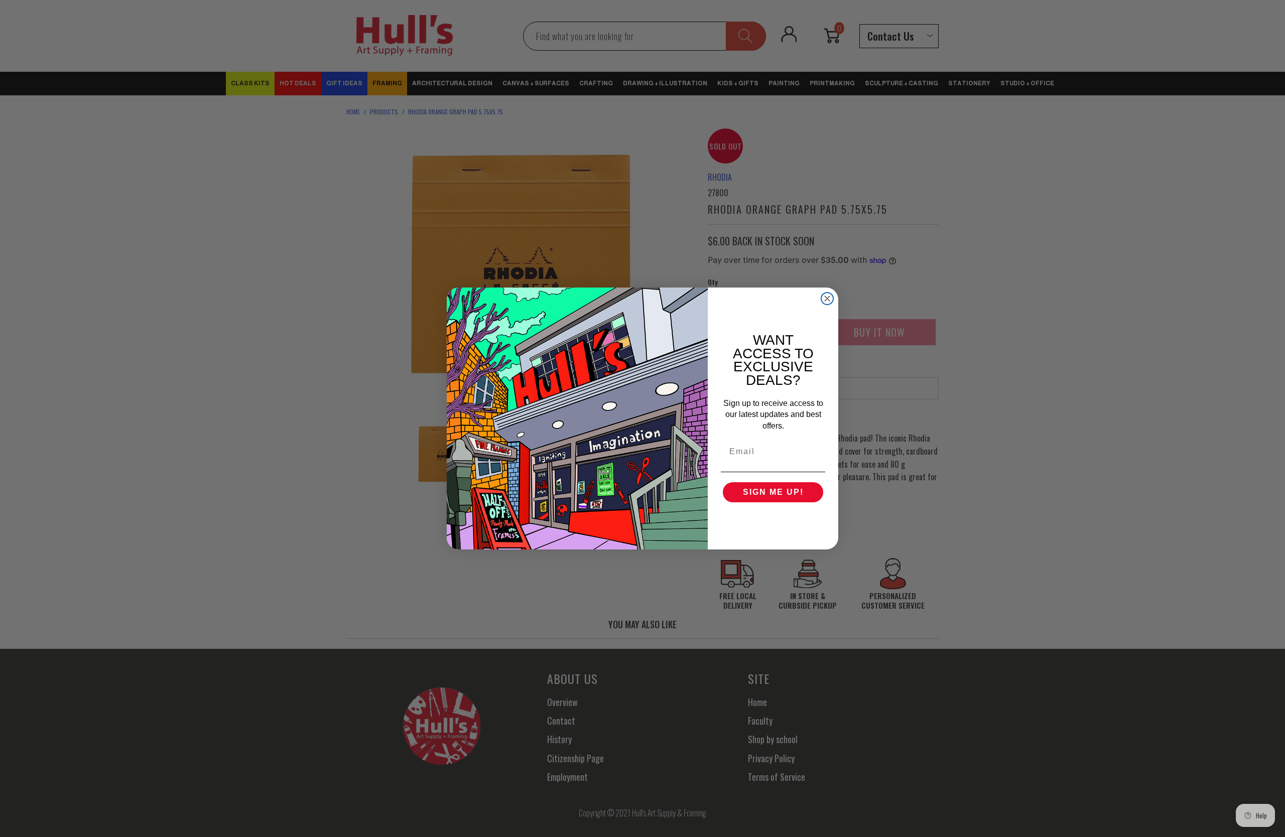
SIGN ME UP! (773, 492)
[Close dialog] (827, 299)
